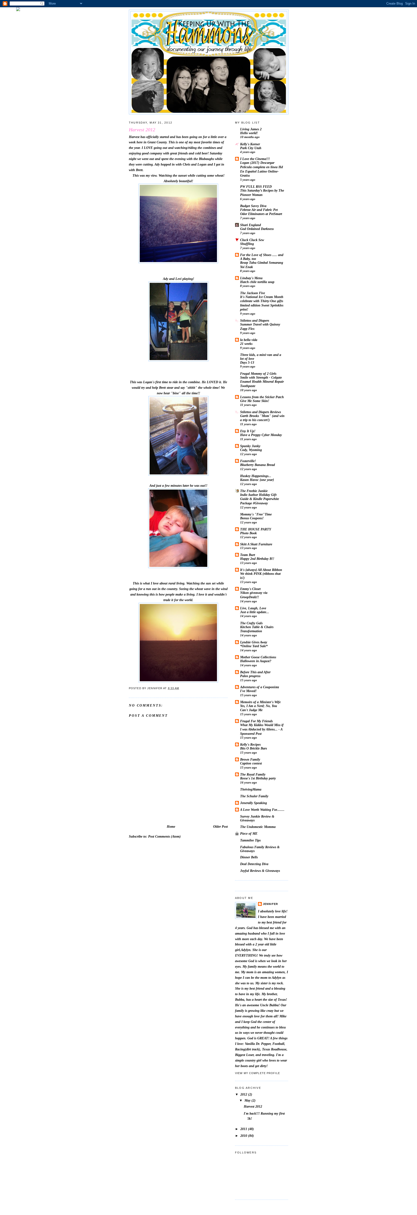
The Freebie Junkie (254, 491)
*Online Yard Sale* (254, 646)
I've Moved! (248, 691)
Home (171, 826)
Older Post (220, 826)
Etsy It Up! (247, 431)
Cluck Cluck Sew (252, 240)
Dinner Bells (249, 857)
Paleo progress (250, 676)
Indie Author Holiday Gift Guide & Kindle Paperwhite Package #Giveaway (259, 499)
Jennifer (270, 904)
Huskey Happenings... (255, 476)
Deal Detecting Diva (254, 864)
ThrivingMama (250, 789)
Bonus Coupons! (252, 518)
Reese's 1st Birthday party (258, 778)
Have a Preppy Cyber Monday (261, 435)
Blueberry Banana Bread (257, 465)
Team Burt (247, 555)
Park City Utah (250, 148)
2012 (244, 1094)
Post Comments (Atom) (164, 836)
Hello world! (249, 133)
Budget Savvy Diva (253, 206)
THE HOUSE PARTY (255, 529)
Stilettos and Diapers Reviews (260, 412)
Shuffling (247, 244)
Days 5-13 (247, 362)
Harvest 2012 (253, 1106)
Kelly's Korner (250, 144)
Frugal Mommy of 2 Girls (258, 373)
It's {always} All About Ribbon (261, 570)
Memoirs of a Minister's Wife (260, 702)
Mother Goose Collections (258, 657)
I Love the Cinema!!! (255, 159)
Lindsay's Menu (251, 278)
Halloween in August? (255, 661)
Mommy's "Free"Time (256, 514)
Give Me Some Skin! (254, 401)
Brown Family (250, 759)
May (247, 1100)
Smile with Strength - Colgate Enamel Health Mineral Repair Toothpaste (262, 382)
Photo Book (248, 533)
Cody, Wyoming (251, 450)
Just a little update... (254, 612)
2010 (244, 1136)
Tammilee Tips (250, 840)
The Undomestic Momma (258, 827)
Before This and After (255, 672)
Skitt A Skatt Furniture (256, 544)
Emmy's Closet (250, 589)
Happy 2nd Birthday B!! (257, 559)
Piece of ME (248, 833)
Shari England (250, 225)
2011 (244, 1129)
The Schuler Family (254, 796)
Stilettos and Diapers (254, 320)
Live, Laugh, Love (253, 608)
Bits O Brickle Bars (253, 748)
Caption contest (251, 763)
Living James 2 (251, 129)
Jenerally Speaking (253, 803)
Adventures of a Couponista (259, 687)
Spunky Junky (250, 446)
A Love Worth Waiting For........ (262, 810)
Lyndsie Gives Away (253, 642)
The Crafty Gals (251, 623)
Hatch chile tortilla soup (257, 282)
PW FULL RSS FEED (256, 186)
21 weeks (246, 344)
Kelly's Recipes (250, 744)
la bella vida (248, 340)
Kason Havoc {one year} (257, 480)
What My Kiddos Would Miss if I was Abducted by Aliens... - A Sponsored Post (262, 729)
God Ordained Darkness (257, 229)
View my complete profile (257, 1073)
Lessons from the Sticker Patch (262, 397)
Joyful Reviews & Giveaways (260, 871)
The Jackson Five (252, 293)
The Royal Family (252, 774)
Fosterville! (248, 461)
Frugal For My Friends (256, 721)
